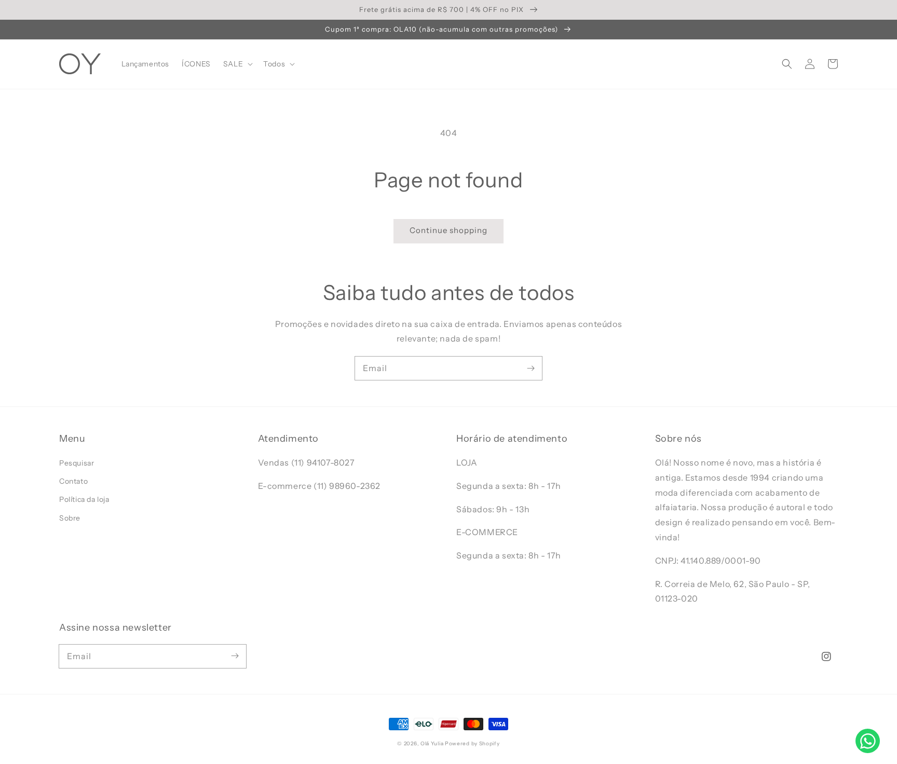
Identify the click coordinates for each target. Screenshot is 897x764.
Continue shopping (448, 230)
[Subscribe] (530, 368)
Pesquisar (76, 463)
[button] (787, 63)
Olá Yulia (431, 743)
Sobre (69, 518)
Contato (73, 481)
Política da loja (84, 499)
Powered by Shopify (472, 743)
